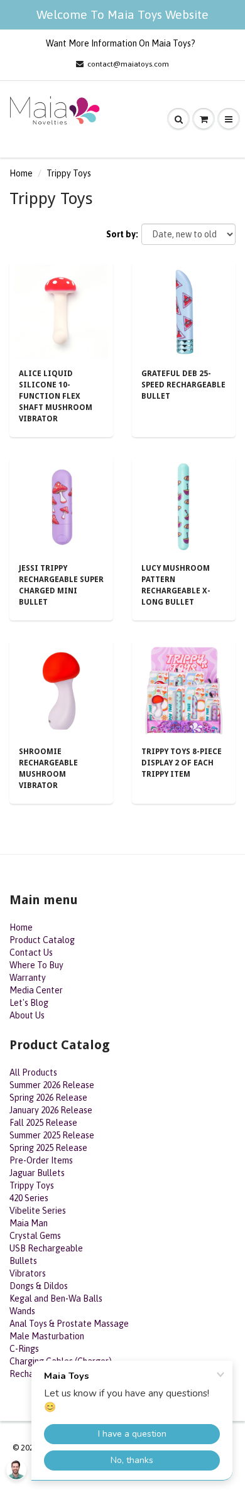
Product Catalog (42, 940)
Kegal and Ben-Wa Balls (55, 1298)
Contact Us (31, 952)
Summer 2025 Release (51, 1135)
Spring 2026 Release (48, 1098)
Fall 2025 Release (43, 1123)
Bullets (23, 1261)
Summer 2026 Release (51, 1085)
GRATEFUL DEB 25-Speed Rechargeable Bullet (183, 385)
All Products (33, 1072)
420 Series (28, 1198)
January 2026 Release (50, 1110)
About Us (27, 1015)
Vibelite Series (37, 1211)
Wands (22, 1311)
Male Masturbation (46, 1336)
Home (21, 173)
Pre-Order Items (41, 1160)
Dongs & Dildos (38, 1286)
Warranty (27, 978)
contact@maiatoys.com (128, 64)
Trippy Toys (31, 1185)
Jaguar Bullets (37, 1173)
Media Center (36, 990)
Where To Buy (36, 965)
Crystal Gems (35, 1236)
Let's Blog (28, 1003)
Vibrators (27, 1273)
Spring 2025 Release (48, 1148)
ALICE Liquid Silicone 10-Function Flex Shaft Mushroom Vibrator (55, 396)
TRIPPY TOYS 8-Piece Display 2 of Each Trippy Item (181, 763)
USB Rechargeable (46, 1248)
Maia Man (28, 1223)
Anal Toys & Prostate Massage (69, 1324)
